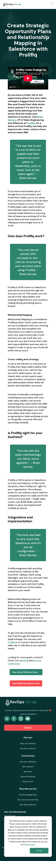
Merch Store (28, 781)
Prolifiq (31, 123)
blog (25, 660)
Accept (39, 850)
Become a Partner (28, 748)
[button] (51, 4)
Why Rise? (28, 771)
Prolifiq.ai (12, 642)
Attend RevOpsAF (28, 776)
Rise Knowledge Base (28, 795)
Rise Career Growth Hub (28, 799)
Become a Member (28, 762)
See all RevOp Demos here (26, 683)
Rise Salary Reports (28, 804)
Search (28, 727)
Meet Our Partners (28, 743)
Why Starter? (28, 766)
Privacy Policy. (29, 844)
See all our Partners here (26, 672)
